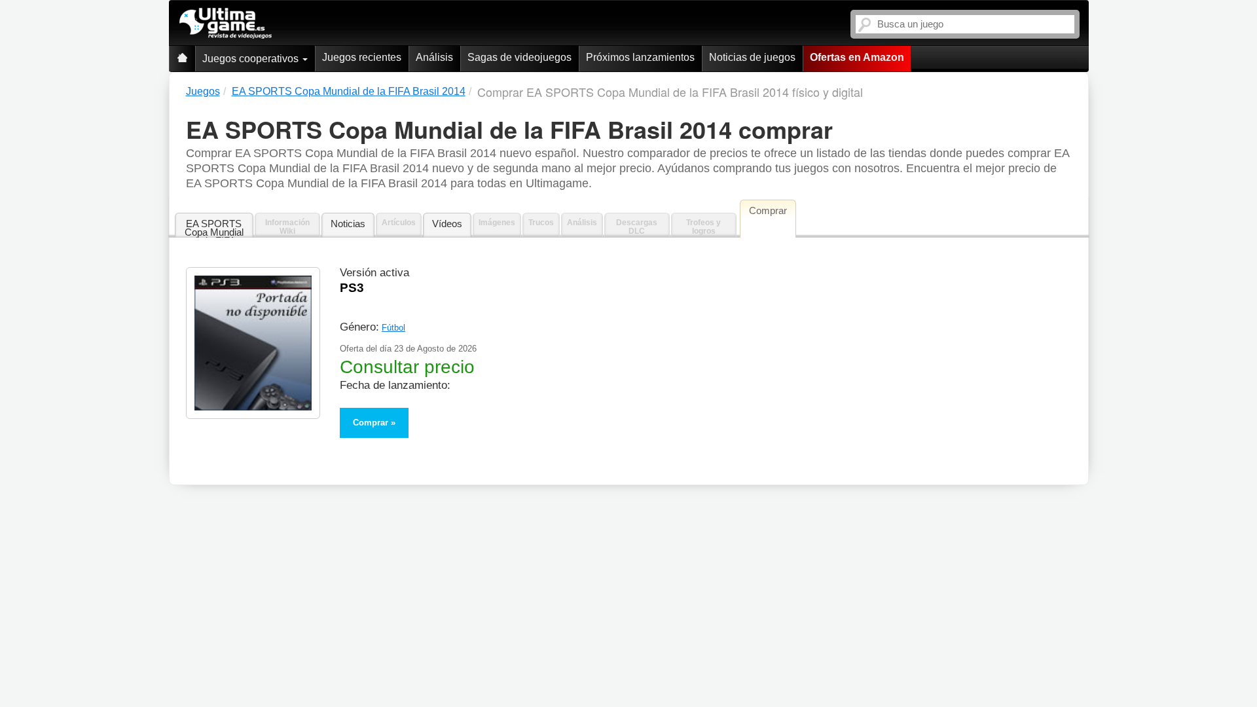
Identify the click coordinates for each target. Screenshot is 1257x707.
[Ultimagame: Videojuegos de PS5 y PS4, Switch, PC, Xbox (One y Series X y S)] (225, 23)
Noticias (348, 223)
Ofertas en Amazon (857, 57)
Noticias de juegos (752, 57)
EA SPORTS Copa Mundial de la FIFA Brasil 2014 (214, 228)
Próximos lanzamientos (640, 57)
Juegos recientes (361, 57)
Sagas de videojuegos (519, 57)
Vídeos (447, 223)
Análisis (434, 57)
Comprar (370, 422)
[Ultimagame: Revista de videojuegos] (182, 58)
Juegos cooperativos (251, 58)
